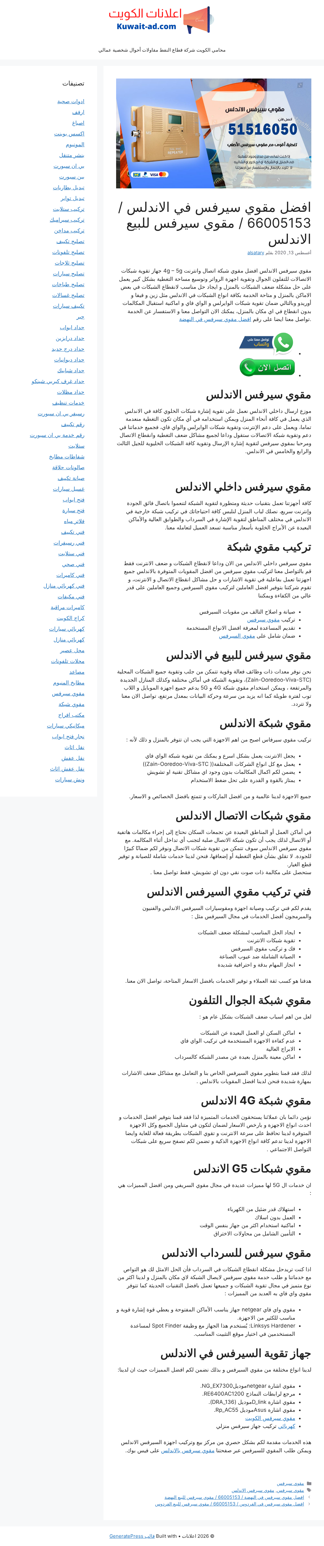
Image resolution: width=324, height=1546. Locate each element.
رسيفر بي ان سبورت (61, 413)
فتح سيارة (73, 510)
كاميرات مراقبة (67, 607)
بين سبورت (71, 177)
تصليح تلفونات (68, 252)
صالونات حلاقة (68, 467)
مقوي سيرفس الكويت (270, 1418)
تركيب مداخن (69, 230)
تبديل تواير (72, 198)
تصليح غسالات (68, 295)
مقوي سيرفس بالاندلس (188, 1450)
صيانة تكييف (71, 478)
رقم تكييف (72, 424)
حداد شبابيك (70, 370)
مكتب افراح (71, 715)
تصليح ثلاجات (69, 263)
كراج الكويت (70, 618)
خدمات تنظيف (68, 403)
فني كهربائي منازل (63, 586)
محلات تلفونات (67, 661)
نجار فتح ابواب (68, 736)
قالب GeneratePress (132, 1536)
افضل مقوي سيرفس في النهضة (215, 319)
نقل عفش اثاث (67, 769)
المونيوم (75, 144)
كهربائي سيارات (66, 629)
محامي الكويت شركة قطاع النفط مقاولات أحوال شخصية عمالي (162, 50)
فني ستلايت (71, 553)
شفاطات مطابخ (66, 456)
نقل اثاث (74, 747)
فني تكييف (72, 532)
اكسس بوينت (69, 133)
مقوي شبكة (71, 704)
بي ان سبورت (68, 166)
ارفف (78, 112)
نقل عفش (72, 758)
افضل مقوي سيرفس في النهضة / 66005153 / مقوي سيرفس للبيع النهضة (234, 1497)
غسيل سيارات (68, 489)
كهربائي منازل (68, 639)
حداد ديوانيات (69, 360)
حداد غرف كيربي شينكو (58, 381)
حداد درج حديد (68, 349)
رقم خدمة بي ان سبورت (57, 435)
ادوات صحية (70, 101)
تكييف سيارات (68, 306)
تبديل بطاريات (68, 187)
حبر (80, 316)
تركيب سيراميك (67, 220)
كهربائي (286, 1426)
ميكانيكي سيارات (65, 726)
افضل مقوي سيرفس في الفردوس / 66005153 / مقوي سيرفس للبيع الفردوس (229, 1503)
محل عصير (72, 650)
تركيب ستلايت (68, 209)
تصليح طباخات (68, 284)
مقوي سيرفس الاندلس (253, 1490)
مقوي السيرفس (237, 636)
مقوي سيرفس (263, 619)
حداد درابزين (70, 338)
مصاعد (76, 672)
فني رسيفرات (68, 543)
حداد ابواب (72, 327)
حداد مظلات (70, 392)
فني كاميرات (70, 575)
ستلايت (76, 446)
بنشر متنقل (71, 155)
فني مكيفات (71, 596)
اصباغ (78, 123)
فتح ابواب (73, 499)
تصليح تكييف (70, 241)
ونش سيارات (69, 779)
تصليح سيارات (68, 273)
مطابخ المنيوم (68, 682)
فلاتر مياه (74, 521)
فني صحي (73, 564)
